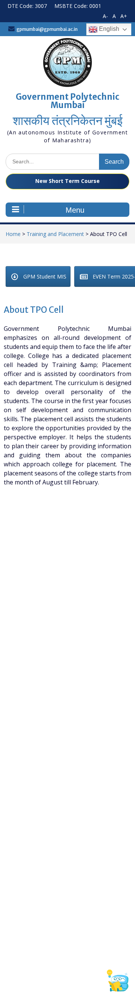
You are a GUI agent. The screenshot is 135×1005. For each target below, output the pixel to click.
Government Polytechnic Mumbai (67, 100)
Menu (75, 210)
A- (105, 16)
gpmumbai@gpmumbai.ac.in (47, 29)
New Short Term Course (67, 180)
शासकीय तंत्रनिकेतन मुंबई (68, 120)
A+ (123, 16)
